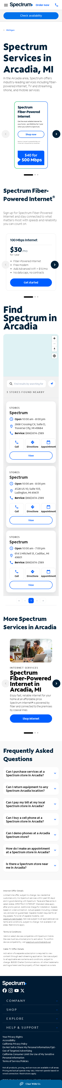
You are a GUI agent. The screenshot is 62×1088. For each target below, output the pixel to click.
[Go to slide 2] (35, 175)
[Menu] (5, 5)
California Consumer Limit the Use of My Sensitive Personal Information (28, 1056)
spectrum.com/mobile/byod (38, 942)
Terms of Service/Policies (15, 1061)
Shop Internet (31, 718)
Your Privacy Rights (12, 1036)
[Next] (56, 134)
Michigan (10, 30)
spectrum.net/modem (12, 919)
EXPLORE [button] (15, 1018)
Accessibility (8, 1040)
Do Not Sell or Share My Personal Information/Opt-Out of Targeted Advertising (29, 1049)
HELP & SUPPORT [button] (22, 1027)
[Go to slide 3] (37, 175)
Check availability (31, 15)
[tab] (31, 1001)
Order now (42, 5)
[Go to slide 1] (28, 175)
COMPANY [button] (16, 1001)
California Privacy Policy (14, 1043)
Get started (31, 282)
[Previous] (6, 134)
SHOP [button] (11, 1010)
